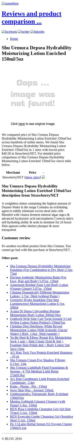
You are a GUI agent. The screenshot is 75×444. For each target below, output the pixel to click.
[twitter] (24, 31)
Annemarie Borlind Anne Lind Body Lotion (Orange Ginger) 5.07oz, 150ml (39, 286)
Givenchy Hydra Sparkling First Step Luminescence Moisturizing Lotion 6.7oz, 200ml (37, 303)
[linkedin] (37, 31)
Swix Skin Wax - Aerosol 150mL (32, 390)
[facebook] (9, 31)
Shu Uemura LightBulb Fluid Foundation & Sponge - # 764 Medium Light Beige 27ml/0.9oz (39, 371)
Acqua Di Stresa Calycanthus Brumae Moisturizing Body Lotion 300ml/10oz (35, 313)
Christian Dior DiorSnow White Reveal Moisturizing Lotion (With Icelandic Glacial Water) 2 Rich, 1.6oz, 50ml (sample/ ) (38, 330)
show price (32, 177)
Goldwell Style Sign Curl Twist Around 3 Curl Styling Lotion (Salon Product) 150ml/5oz (40, 320)
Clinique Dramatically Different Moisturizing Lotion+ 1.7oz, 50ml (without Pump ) (39, 294)
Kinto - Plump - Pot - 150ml (28, 386)
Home (14, 39)
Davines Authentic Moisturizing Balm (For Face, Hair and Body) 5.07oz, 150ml (38, 279)
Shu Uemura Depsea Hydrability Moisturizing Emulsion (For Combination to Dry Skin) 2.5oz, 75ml (41, 269)
